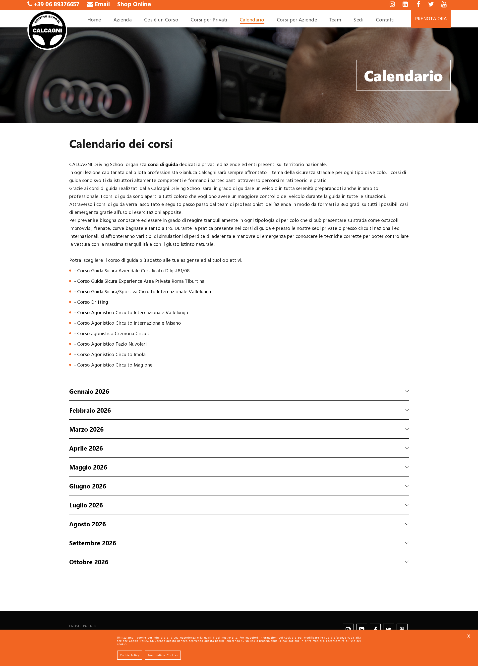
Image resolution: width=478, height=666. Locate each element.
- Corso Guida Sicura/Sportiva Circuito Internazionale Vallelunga (142, 292)
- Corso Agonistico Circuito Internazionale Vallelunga (131, 313)
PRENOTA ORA (431, 19)
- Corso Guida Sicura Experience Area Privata (122, 281)
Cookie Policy (129, 655)
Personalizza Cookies (163, 655)
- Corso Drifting (91, 302)
